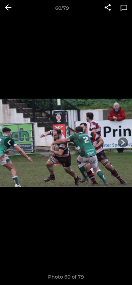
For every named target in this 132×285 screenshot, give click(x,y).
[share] (108, 8)
